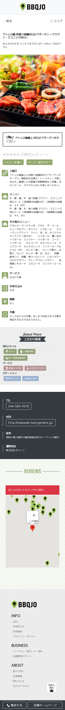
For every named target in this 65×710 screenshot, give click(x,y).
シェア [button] (58, 21)
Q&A (15, 621)
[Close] (34, 515)
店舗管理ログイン (22, 656)
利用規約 (17, 631)
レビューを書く (13, 162)
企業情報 (17, 676)
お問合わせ (19, 626)
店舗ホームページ (45, 705)
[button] (47, 563)
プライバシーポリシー (24, 636)
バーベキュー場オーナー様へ (28, 651)
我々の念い (19, 671)
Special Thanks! (21, 685)
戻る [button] (8, 21)
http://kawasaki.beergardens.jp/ (30, 423)
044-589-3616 (18, 406)
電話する (16, 705)
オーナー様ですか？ (39, 162)
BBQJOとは (19, 681)
